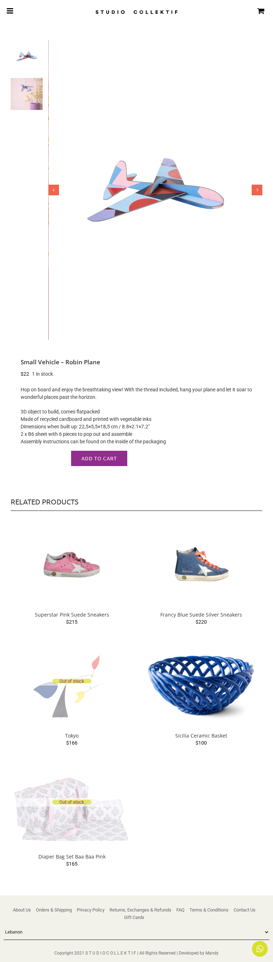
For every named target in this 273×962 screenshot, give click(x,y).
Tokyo (72, 735)
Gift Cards (134, 917)
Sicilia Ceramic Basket (201, 735)
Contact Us (245, 910)
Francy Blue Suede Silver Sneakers (201, 614)
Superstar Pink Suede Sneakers (72, 614)
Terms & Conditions (209, 910)
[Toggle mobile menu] (10, 11)
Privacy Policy (91, 910)
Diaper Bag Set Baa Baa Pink (72, 856)
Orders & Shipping (54, 910)
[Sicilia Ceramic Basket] (201, 685)
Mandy (212, 953)
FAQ (180, 910)
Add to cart (99, 458)
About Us (22, 910)
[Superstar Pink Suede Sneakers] (72, 564)
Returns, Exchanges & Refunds (140, 910)
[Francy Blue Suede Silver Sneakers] (201, 564)
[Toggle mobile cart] (260, 11)
